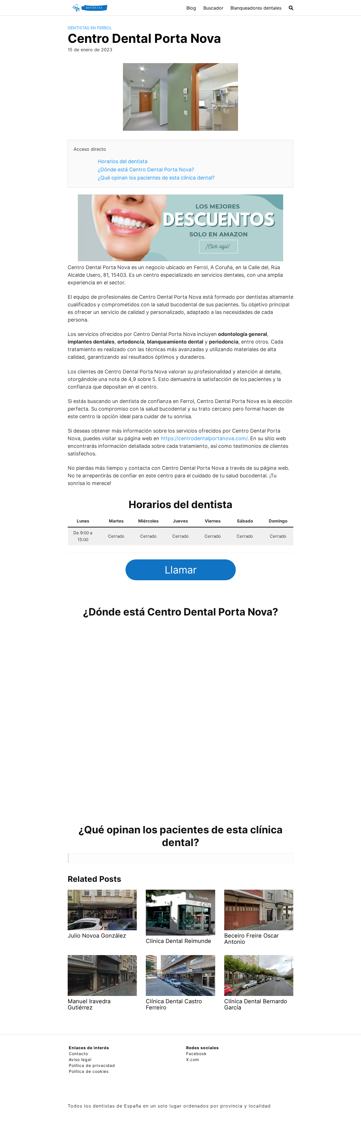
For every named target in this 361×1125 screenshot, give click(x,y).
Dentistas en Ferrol (90, 27)
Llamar (181, 570)
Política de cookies (89, 1071)
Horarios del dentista (123, 161)
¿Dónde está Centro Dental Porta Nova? (146, 169)
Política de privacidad (92, 1065)
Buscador (213, 8)
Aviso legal (80, 1059)
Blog (191, 8)
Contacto (78, 1053)
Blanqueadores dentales (255, 8)
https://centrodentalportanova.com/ (204, 438)
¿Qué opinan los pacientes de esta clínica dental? (156, 178)
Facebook (196, 1053)
